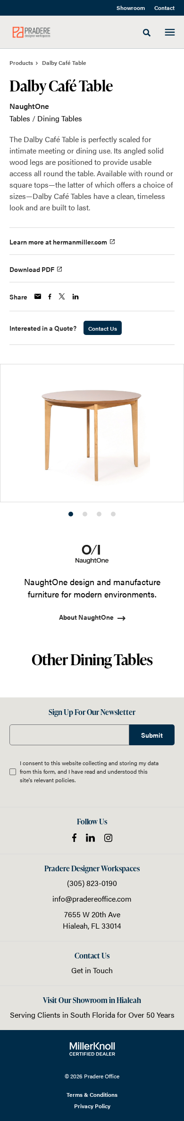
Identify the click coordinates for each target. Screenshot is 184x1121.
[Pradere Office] (31, 32)
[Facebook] (74, 837)
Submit (152, 735)
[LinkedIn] (90, 837)
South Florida (92, 1014)
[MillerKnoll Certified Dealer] (92, 1049)
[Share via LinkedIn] (75, 296)
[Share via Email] (37, 296)
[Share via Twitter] (62, 296)
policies (65, 780)
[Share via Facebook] (49, 296)
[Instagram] (108, 838)
